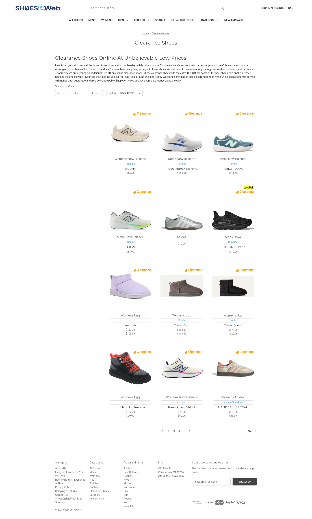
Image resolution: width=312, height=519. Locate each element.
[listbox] (130, 93)
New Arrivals (233, 20)
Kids (121, 20)
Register (279, 7)
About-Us (60, 468)
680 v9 (130, 247)
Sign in (266, 7)
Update (95, 93)
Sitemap (60, 502)
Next (251, 431)
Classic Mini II (233, 325)
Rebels (127, 498)
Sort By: (113, 93)
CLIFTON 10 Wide (232, 247)
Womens (106, 20)
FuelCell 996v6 (233, 168)
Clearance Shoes (183, 20)
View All (128, 506)
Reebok (128, 475)
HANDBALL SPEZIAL (233, 407)
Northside (129, 487)
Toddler (140, 20)
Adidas (128, 468)
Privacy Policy (63, 487)
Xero (126, 502)
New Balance (131, 472)
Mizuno (128, 483)
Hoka (126, 479)
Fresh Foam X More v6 (182, 168)
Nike (126, 491)
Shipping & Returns (66, 491)
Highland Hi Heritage (130, 407)
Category (208, 20)
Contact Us (61, 494)
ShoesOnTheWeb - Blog (68, 498)
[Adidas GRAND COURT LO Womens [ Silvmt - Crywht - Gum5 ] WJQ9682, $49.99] (181, 208)
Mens (92, 20)
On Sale (160, 20)
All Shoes (76, 20)
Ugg (126, 494)
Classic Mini (130, 325)
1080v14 (130, 168)
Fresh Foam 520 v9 (181, 407)
